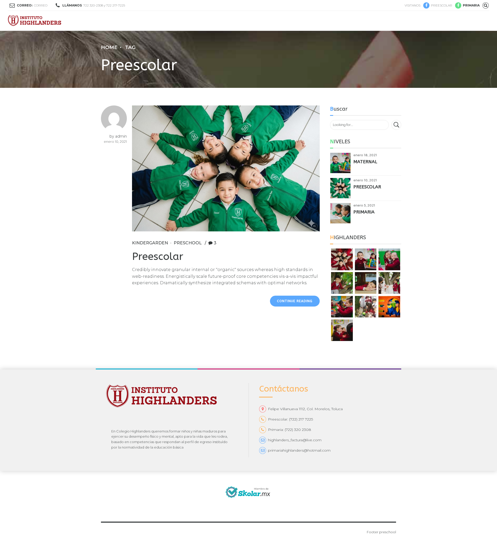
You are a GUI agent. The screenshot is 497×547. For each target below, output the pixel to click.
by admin (118, 136)
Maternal (365, 162)
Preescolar (157, 256)
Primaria (364, 212)
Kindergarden (150, 242)
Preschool (188, 242)
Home (109, 47)
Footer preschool (381, 532)
